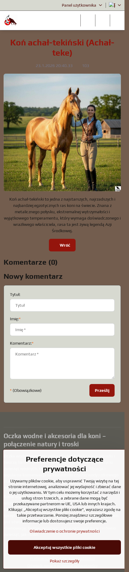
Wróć (64, 245)
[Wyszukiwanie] (88, 20)
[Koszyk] (102, 20)
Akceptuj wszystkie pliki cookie (64, 547)
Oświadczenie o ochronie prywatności (65, 531)
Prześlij (102, 390)
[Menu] (117, 20)
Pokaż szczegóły (64, 560)
